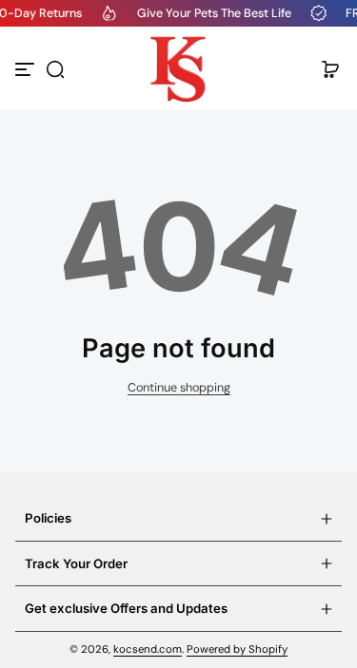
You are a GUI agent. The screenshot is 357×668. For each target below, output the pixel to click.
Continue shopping (179, 387)
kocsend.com (147, 649)
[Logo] (179, 69)
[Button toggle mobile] (26, 69)
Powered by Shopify (237, 649)
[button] (55, 69)
